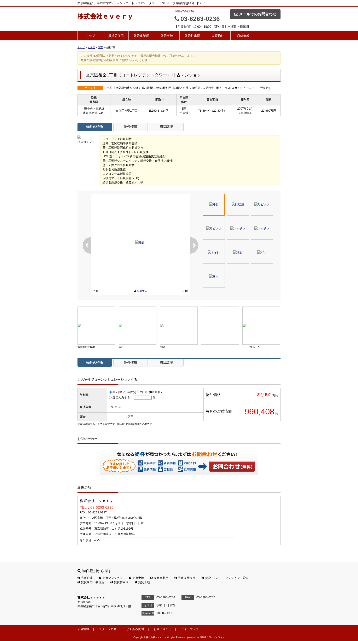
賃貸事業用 (141, 35)
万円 (130, 416)
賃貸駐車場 (192, 35)
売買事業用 (161, 577)
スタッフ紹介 (107, 629)
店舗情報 (243, 35)
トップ (90, 35)
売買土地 (138, 577)
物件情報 (130, 126)
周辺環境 (166, 126)
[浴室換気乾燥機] (96, 326)
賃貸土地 (167, 35)
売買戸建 (87, 577)
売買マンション (112, 577)
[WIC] (137, 326)
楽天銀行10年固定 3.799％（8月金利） (137, 392)
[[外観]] (139, 242)
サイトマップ (189, 629)
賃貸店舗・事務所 (92, 582)
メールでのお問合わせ (257, 14)
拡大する (142, 291)
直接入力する (121, 397)
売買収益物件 (186, 577)
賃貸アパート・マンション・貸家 (227, 577)
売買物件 (218, 35)
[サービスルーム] (261, 326)
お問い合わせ (232, 466)
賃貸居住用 (116, 35)
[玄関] (179, 326)
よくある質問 (135, 629)
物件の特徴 (94, 126)
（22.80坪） (218, 110)
